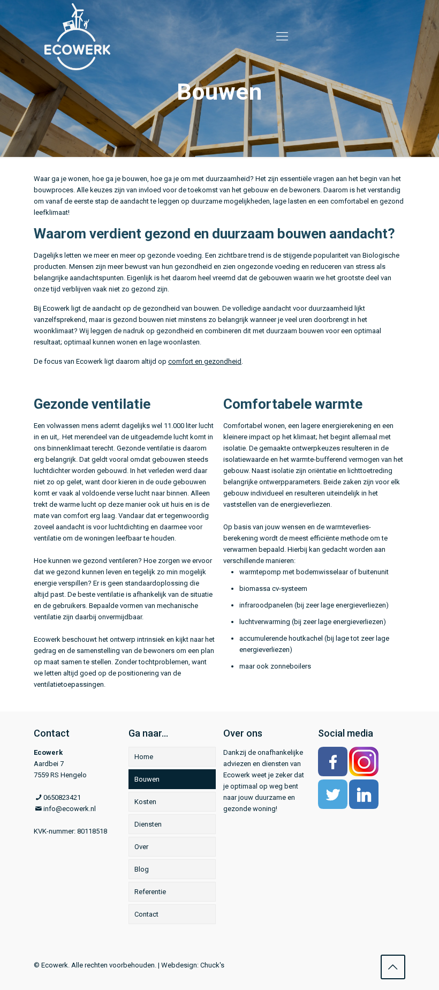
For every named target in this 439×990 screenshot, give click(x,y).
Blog (141, 869)
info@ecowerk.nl (69, 809)
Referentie (150, 892)
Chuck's (212, 965)
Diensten (148, 824)
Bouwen (147, 779)
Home (143, 757)
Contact (146, 914)
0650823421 (62, 797)
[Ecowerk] (77, 36)
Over (141, 847)
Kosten (145, 802)
